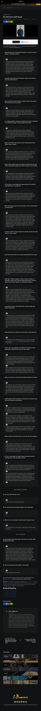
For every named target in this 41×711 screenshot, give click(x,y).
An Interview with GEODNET (11, 596)
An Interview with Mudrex (10, 593)
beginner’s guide (15, 341)
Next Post (33, 638)
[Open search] (39, 1)
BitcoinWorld (19, 46)
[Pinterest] (9, 22)
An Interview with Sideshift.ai (11, 592)
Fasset (21, 47)
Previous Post (9, 637)
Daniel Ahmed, (6, 47)
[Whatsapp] (11, 22)
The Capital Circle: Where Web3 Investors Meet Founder (30, 641)
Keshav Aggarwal (7, 19)
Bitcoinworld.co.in (8, 579)
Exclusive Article (9, 7)
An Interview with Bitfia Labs (10, 590)
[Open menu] (2, 1)
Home (4, 7)
